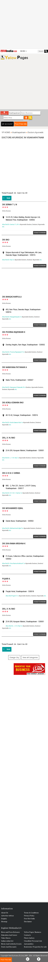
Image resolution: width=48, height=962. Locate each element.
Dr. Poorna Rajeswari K (13, 332)
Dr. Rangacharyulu (12, 296)
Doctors (28, 387)
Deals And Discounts (8, 947)
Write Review (6, 211)
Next (8, 198)
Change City (14, 657)
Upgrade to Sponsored (40, 232)
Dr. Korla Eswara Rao (13, 402)
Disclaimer (28, 921)
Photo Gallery (29, 938)
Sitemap (4, 921)
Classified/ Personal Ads (33, 941)
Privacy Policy (29, 915)
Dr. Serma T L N (9, 204)
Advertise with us (7, 915)
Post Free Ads (21, 124)
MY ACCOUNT (7, 124)
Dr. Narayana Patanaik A (14, 367)
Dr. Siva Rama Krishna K (13, 543)
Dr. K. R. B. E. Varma (11, 473)
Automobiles (28, 944)
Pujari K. (6, 578)
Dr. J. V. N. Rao (8, 437)
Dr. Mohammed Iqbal (12, 508)
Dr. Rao (5, 239)
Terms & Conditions (31, 913)
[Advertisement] (24, 24)
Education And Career (9, 935)
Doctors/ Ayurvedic (38, 224)
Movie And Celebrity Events (11, 944)
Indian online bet (7, 941)
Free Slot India (29, 918)
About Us (4, 913)
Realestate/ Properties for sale (35, 947)
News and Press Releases (10, 932)
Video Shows (5, 938)
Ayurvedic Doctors (26, 224)
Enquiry (4, 918)
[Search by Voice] (26, 117)
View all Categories (30, 657)
